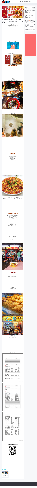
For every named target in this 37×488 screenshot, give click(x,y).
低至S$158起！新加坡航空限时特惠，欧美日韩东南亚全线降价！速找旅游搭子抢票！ (30, 27)
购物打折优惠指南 (26, 1)
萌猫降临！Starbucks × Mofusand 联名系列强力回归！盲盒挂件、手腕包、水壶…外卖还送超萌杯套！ (30, 25)
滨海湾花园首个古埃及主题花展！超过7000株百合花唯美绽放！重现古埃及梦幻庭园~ (30, 18)
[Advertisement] (12, 35)
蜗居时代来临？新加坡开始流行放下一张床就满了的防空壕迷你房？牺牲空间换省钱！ (30, 30)
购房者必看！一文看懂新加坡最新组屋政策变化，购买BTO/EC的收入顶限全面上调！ (30, 13)
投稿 (2, 469)
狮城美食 (30, 1)
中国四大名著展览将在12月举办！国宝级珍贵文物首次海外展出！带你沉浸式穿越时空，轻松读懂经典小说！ (30, 8)
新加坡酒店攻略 (21, 1)
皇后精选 (33, 1)
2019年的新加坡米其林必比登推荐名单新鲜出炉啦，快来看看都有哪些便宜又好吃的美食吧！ (12, 21)
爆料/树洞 (5, 469)
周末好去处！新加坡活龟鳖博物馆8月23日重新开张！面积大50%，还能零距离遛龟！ (30, 22)
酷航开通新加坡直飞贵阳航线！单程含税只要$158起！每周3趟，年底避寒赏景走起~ (30, 16)
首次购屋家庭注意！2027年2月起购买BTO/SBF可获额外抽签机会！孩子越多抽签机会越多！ (30, 11)
